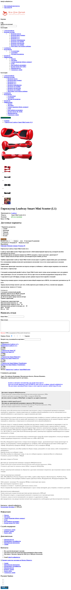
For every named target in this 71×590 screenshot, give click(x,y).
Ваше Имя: (4, 316)
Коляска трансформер (18, 40)
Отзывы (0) (21, 246)
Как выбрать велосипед (18, 65)
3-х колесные (15, 51)
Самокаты (7, 48)
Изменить (42, 376)
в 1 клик (3, 239)
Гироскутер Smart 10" (7, 352)
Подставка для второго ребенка (21, 46)
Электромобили (9, 30)
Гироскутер (9, 369)
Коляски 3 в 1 (15, 38)
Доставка (14, 60)
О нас (13, 63)
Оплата (13, 59)
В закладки (27, 241)
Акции (6, 544)
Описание (4, 246)
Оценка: (3, 336)
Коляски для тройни (17, 44)
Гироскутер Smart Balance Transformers (13, 364)
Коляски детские (9, 32)
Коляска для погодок (17, 43)
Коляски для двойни (17, 41)
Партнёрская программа (12, 542)
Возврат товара (9, 531)
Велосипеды (8, 49)
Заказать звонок (6, 117)
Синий (5, 228)
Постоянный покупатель (12, 6)
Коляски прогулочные (18, 35)
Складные (14, 52)
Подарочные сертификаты (12, 541)
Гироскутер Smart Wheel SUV (10, 358)
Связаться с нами (16, 70)
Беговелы (7, 55)
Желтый (5, 234)
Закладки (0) (8, 7)
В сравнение (35, 241)
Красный (6, 230)
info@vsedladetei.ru (14, 557)
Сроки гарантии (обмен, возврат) (21, 62)
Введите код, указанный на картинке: (12, 339)
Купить (3, 349)
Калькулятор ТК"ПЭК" (18, 66)
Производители (16, 68)
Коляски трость (16, 34)
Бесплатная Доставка (7, 507)
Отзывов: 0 (13, 242)
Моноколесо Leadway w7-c (9, 345)
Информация (8, 57)
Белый (5, 235)
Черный (5, 232)
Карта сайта (8, 533)
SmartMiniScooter (25, 369)
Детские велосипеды (17, 54)
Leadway (14, 213)
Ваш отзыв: (4, 320)
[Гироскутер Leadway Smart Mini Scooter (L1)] (7, 172)
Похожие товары (12, 246)
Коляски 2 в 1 (15, 37)
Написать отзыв (24, 242)
